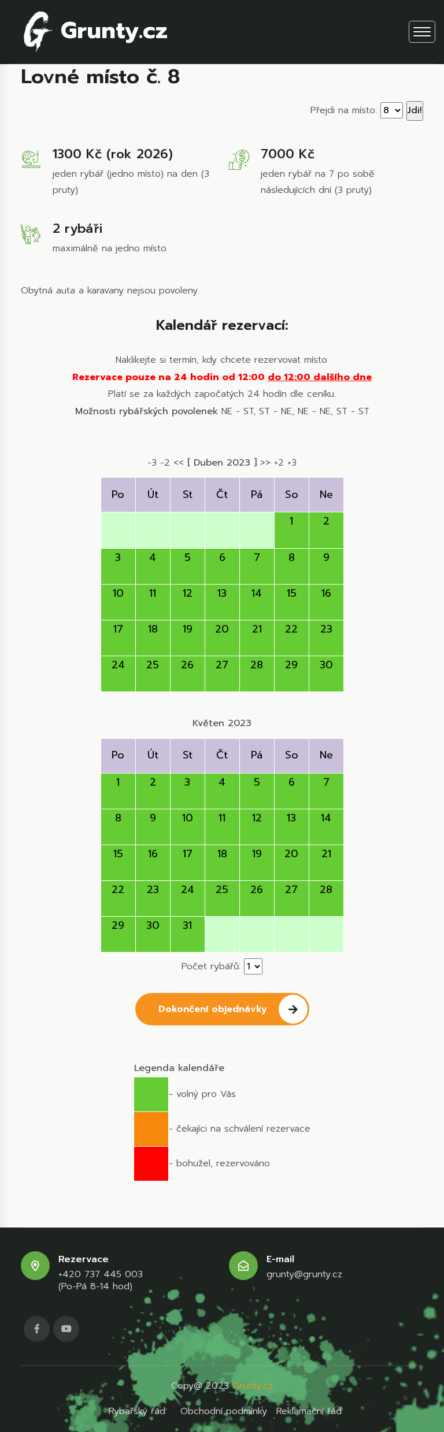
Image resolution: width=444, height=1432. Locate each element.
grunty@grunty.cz (304, 1275)
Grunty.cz (110, 30)
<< (178, 463)
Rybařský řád (137, 1411)
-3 (152, 463)
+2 (279, 463)
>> (265, 463)
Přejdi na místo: (343, 110)
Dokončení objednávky (212, 1009)
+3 (292, 463)
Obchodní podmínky (223, 1411)
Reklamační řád (309, 1411)
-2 (165, 463)
